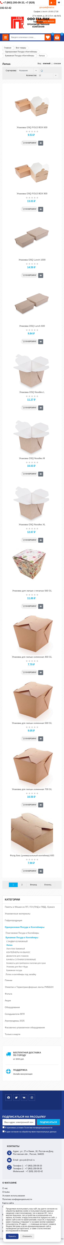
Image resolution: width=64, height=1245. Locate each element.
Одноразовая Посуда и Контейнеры (24, 927)
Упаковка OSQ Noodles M (32, 458)
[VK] (24, 1097)
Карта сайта (8, 1203)
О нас (5, 1188)
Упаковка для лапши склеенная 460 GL (32, 657)
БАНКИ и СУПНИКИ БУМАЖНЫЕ (21, 959)
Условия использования (13, 1195)
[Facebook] (8, 1097)
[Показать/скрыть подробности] (57, 37)
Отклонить (27, 1236)
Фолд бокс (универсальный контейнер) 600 (32, 855)
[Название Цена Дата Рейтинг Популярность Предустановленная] (28, 70)
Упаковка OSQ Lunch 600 (32, 326)
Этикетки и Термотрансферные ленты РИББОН (29, 987)
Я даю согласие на (30, 1132)
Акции (8, 1000)
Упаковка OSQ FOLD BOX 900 (32, 193)
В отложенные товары (59, 2)
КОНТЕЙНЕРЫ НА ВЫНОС (18, 952)
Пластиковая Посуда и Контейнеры (22, 933)
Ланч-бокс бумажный (15, 949)
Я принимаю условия (28, 1128)
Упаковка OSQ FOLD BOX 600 (32, 127)
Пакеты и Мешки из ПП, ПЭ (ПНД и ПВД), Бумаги (30, 907)
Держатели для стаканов (17, 956)
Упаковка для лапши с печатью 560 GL (32, 590)
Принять (12, 1236)
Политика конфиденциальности (17, 1199)
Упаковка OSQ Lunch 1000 (32, 259)
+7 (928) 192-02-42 (34, 1171)
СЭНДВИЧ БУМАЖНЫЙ (17, 941)
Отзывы (6, 1192)
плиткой (46, 63)
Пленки (8, 980)
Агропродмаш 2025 (15, 1020)
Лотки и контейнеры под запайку (21, 974)
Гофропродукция (13, 920)
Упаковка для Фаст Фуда (17, 967)
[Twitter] (16, 1097)
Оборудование (12, 1007)
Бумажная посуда (14, 970)
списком (57, 63)
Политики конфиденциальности (38, 1128)
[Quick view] (40, 143)
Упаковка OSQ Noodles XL (32, 524)
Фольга (8, 993)
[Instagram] (32, 1097)
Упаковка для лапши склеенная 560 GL (32, 723)
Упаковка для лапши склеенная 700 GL (32, 789)
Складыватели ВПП (15, 1014)
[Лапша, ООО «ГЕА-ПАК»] (42, 70)
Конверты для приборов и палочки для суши (26, 963)
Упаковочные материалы (17, 913)
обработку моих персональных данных (39, 1132)
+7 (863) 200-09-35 (33, 1168)
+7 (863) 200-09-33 (13, 2)
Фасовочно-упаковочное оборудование (25, 1027)
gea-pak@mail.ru (46, 7)
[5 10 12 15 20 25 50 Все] (47, 75)
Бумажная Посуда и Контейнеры (22, 937)
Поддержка (20, 1070)
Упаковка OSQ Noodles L (32, 392)
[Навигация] (5, 37)
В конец (47, 885)
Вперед (33, 885)
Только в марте (12, 1034)
